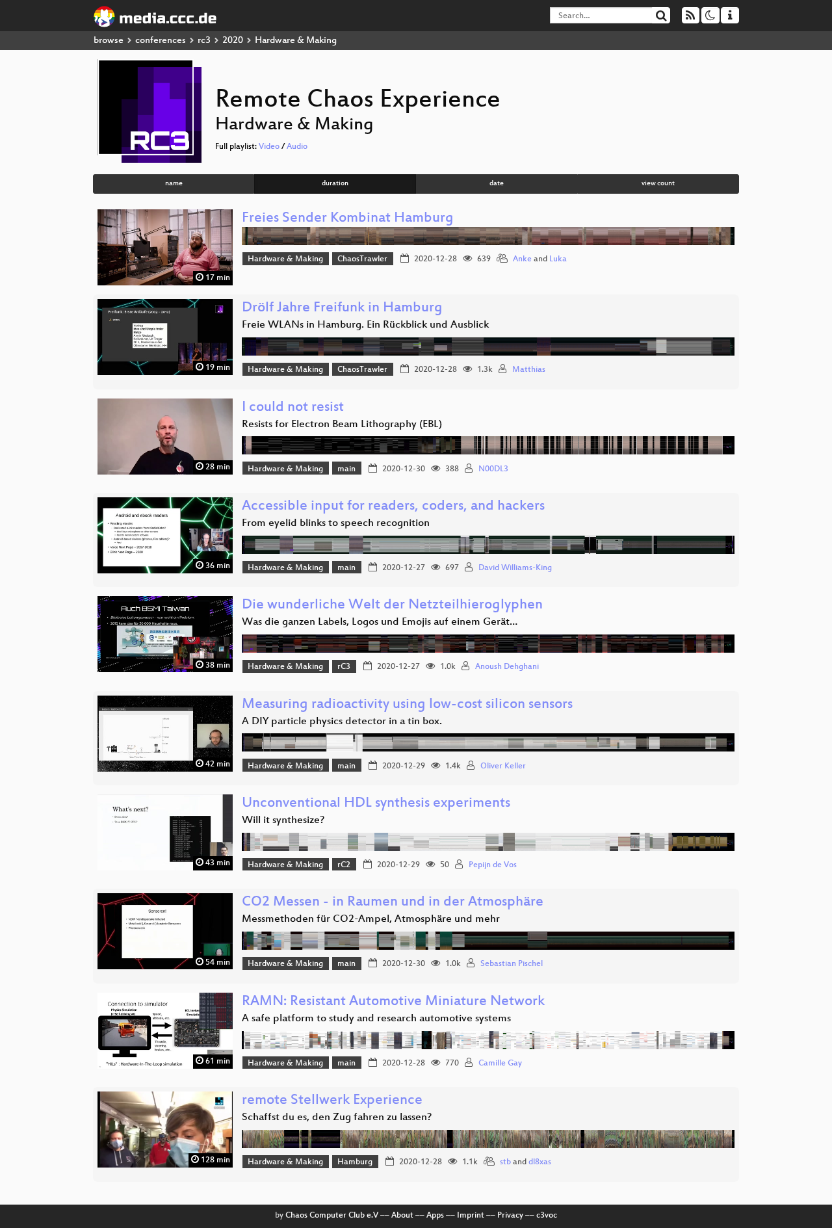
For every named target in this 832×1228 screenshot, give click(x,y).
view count (658, 183)
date (496, 183)
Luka (558, 259)
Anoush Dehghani (507, 667)
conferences (160, 40)
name (174, 183)
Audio (297, 146)
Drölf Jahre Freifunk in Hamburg (342, 308)
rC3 (343, 667)
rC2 (343, 865)
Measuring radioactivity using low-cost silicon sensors (407, 705)
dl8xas (539, 1162)
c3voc (546, 1215)
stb (505, 1162)
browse (109, 40)
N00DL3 (493, 469)
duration (335, 183)
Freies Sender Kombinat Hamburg (348, 219)
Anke (522, 259)
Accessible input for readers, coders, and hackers (393, 507)
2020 (232, 40)
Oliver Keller (503, 766)
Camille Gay (500, 1063)
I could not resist (293, 408)
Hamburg (354, 1162)
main (346, 469)
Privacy (510, 1215)
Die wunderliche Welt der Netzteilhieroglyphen (392, 605)
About (402, 1215)
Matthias (528, 369)
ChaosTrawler (362, 259)
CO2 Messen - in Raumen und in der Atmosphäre (392, 903)
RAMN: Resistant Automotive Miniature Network (393, 1002)
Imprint (470, 1215)
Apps (435, 1215)
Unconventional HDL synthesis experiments (376, 804)
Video (269, 146)
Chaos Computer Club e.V (331, 1215)
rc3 (204, 40)
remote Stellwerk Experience (332, 1101)
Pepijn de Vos (493, 865)
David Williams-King (515, 568)
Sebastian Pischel (511, 964)
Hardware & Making (285, 259)
